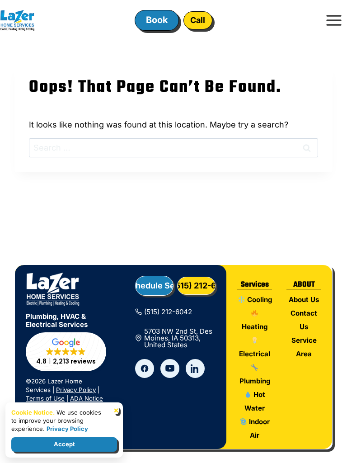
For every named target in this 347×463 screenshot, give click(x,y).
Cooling (258, 299)
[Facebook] (144, 368)
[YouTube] (169, 368)
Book (157, 19)
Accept (64, 444)
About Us (304, 299)
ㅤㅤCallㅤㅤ (197, 20)
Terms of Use (45, 398)
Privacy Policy (76, 389)
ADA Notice (86, 398)
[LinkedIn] (195, 368)
